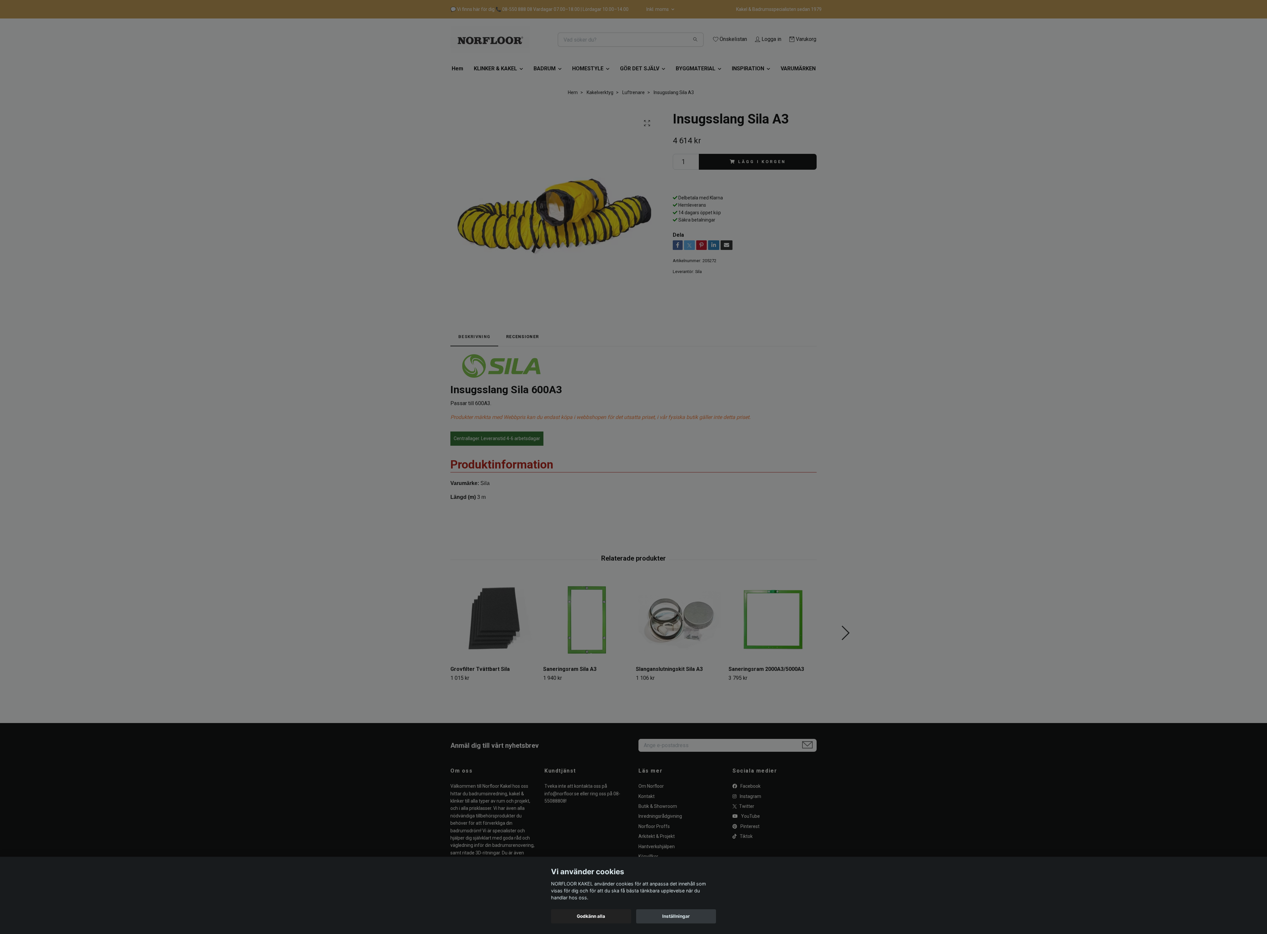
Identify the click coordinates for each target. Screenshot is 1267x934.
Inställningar (676, 916)
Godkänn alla (591, 916)
